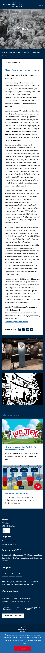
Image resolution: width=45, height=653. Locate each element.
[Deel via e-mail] (31, 329)
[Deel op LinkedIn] (27, 329)
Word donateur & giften (10, 541)
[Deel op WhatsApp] (19, 329)
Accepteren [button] (22, 649)
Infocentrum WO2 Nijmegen (24, 555)
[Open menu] (41, 3)
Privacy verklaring (23, 629)
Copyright (22, 626)
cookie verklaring (10, 640)
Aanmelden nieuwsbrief (13, 615)
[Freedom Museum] (12, 3)
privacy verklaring (26, 640)
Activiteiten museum (9, 544)
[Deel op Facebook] (23, 329)
